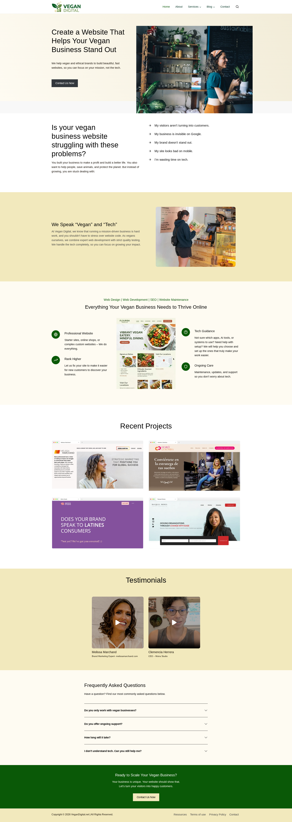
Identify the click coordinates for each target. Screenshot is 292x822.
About (178, 6)
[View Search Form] (237, 7)
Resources (180, 814)
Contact (225, 6)
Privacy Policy (217, 814)
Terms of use (198, 814)
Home (166, 6)
